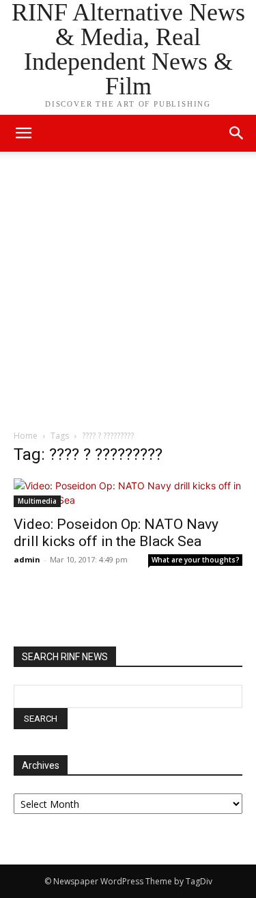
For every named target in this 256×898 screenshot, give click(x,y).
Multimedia (37, 501)
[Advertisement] (128, 294)
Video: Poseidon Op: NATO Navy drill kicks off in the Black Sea (116, 532)
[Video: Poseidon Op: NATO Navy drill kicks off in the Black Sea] (128, 492)
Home (26, 435)
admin (27, 559)
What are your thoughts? (196, 559)
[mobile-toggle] (23, 133)
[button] (237, 133)
